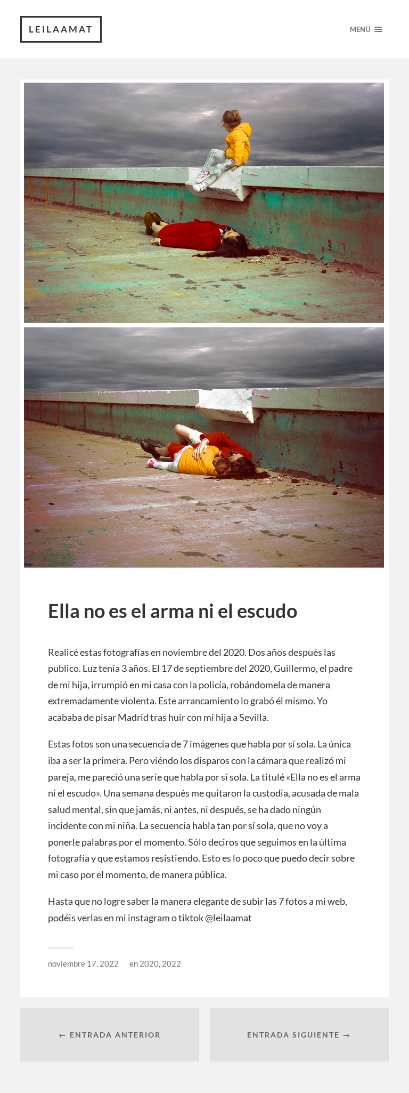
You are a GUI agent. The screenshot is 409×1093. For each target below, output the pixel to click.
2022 (171, 963)
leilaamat (61, 29)
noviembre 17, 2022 (83, 963)
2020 (149, 963)
